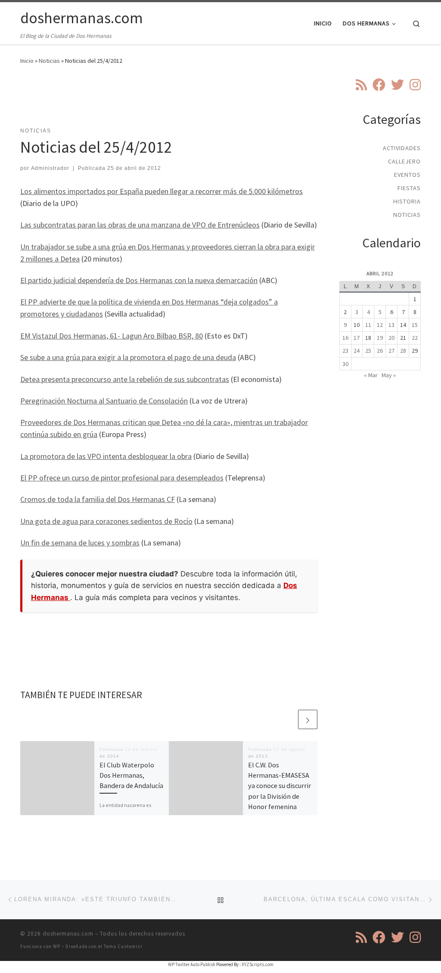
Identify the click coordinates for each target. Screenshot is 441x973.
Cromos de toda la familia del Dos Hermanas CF (97, 499)
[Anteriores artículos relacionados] (287, 719)
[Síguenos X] (397, 84)
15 (415, 325)
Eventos (407, 175)
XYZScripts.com (257, 964)
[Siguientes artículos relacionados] (307, 719)
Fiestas (409, 188)
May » (389, 375)
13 (391, 325)
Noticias (49, 61)
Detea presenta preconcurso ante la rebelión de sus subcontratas (124, 379)
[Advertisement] (177, 101)
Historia (407, 201)
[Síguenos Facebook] (379, 84)
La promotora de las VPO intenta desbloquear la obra (106, 456)
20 (391, 338)
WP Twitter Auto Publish (191, 964)
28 (403, 350)
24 (357, 350)
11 (368, 325)
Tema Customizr (123, 946)
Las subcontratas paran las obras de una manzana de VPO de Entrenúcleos (140, 225)
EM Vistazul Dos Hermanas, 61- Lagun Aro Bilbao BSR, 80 (111, 336)
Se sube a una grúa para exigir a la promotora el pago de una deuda (128, 357)
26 (380, 350)
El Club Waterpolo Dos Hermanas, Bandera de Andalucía (131, 775)
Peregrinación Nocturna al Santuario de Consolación (104, 401)
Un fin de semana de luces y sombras (80, 543)
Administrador (50, 168)
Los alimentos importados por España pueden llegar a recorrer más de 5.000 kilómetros (161, 191)
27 (391, 350)
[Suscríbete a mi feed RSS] (361, 84)
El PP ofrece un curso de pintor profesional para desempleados (122, 478)
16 (345, 338)
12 (380, 325)
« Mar (371, 375)
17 (357, 338)
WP (56, 946)
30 (345, 364)
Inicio (27, 61)
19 (380, 338)
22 (415, 338)
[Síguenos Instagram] (415, 84)
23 (345, 350)
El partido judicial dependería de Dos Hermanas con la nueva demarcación (139, 280)
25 (368, 350)
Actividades (402, 148)
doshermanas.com (68, 933)
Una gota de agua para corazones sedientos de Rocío (106, 521)
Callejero (404, 161)
